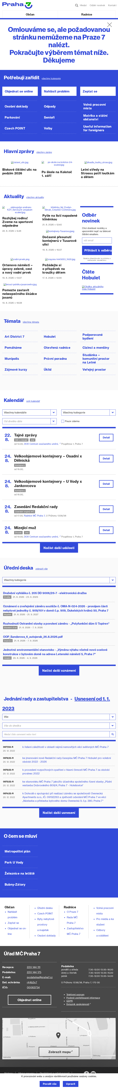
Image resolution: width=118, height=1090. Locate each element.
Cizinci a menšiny (96, 347)
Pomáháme (13, 347)
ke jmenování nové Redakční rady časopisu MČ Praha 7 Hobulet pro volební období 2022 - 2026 (66, 759)
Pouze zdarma (72, 421)
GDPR (69, 1001)
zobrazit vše (41, 568)
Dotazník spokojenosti (77, 1004)
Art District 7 (14, 336)
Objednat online (30, 1000)
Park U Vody (14, 862)
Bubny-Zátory (15, 884)
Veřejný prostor (94, 369)
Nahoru (8, 1073)
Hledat (82, 5)
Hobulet (50, 336)
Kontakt (112, 5)
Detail (106, 437)
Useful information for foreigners (97, 128)
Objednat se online (19, 91)
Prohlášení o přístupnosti (55, 1073)
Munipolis (12, 358)
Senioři (49, 117)
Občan (30, 14)
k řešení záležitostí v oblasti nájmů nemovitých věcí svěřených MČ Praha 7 (65, 746)
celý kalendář (33, 401)
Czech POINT (15, 128)
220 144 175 (34, 972)
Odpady (50, 106)
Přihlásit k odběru (98, 250)
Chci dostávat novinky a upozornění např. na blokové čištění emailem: (96, 231)
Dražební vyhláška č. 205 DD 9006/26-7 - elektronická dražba (45, 593)
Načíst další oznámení (59, 670)
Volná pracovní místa (94, 106)
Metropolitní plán (17, 851)
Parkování (12, 117)
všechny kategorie (51, 78)
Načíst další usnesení (59, 812)
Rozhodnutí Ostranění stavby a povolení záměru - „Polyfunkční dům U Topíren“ (56, 623)
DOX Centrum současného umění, (41, 444)
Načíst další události (58, 548)
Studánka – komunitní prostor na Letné (96, 358)
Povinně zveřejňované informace (83, 997)
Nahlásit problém (56, 91)
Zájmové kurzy (16, 369)
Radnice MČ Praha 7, (35, 515)
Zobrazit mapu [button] (59, 1052)
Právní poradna (55, 358)
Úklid (47, 369)
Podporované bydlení (93, 336)
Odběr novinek (97, 5)
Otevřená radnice (57, 347)
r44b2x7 (32, 982)
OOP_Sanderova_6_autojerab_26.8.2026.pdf (33, 636)
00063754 (33, 987)
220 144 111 (33, 967)
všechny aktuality (35, 197)
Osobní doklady (16, 106)
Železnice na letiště (20, 873)
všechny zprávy (44, 152)
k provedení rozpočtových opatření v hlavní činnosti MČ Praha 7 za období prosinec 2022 (65, 771)
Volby (48, 128)
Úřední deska (45, 907)
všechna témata (31, 322)
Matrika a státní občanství (95, 117)
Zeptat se (90, 91)
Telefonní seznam (75, 994)
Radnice (86, 14)
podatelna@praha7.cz (40, 977)
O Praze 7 (72, 911)
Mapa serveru (26, 1073)
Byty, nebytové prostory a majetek (45, 924)
